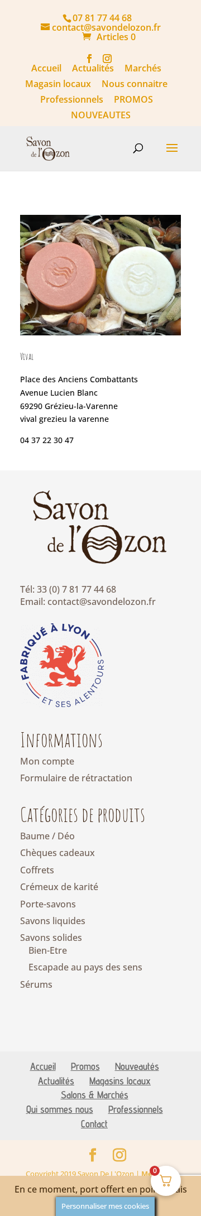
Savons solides (51, 937)
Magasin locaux (58, 84)
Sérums (36, 984)
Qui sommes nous (59, 1109)
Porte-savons (48, 904)
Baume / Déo (47, 836)
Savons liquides (52, 921)
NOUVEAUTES (101, 115)
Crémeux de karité (59, 887)
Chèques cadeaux (57, 853)
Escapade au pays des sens (85, 967)
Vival (27, 356)
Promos (85, 1066)
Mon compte (47, 761)
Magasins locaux (120, 1081)
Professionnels (71, 100)
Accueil (46, 69)
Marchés (143, 69)
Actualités (93, 69)
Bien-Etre (47, 950)
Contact (94, 1124)
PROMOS (133, 100)
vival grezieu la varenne (64, 419)
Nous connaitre (135, 84)
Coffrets (37, 870)
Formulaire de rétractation (76, 778)
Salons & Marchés (94, 1094)
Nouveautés (137, 1066)
